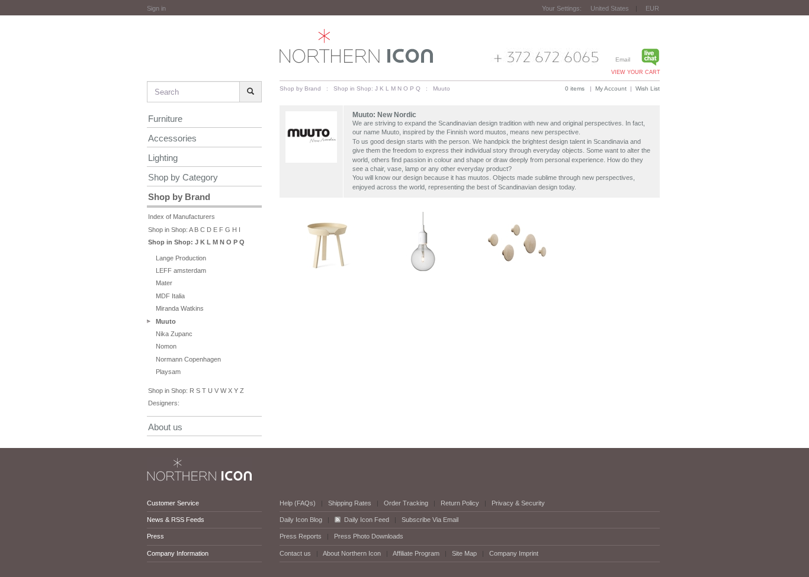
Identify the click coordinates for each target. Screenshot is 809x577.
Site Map (464, 553)
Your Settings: (562, 8)
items (575, 88)
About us (165, 427)
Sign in (156, 8)
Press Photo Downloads (368, 536)
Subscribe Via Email (430, 519)
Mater (164, 282)
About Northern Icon (352, 553)
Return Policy (460, 503)
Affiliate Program (416, 553)
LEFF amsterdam (181, 270)
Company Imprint (513, 553)
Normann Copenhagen (188, 359)
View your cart (635, 72)
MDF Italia (170, 295)
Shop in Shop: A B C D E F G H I (194, 229)
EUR (652, 8)
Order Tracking (406, 503)
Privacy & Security (518, 503)
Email (622, 59)
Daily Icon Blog (301, 519)
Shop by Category (183, 177)
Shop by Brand (179, 197)
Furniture (165, 119)
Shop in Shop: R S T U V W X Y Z (196, 390)
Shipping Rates (349, 503)
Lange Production (181, 258)
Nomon (166, 346)
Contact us (295, 553)
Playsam (168, 371)
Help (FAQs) (298, 503)
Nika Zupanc (174, 333)
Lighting (163, 158)
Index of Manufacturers (181, 216)
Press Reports (301, 536)
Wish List (647, 88)
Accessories (172, 138)
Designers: (163, 403)
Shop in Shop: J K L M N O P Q (196, 242)
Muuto (166, 321)
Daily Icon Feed (366, 519)
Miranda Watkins (180, 308)
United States (609, 8)
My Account (611, 88)
